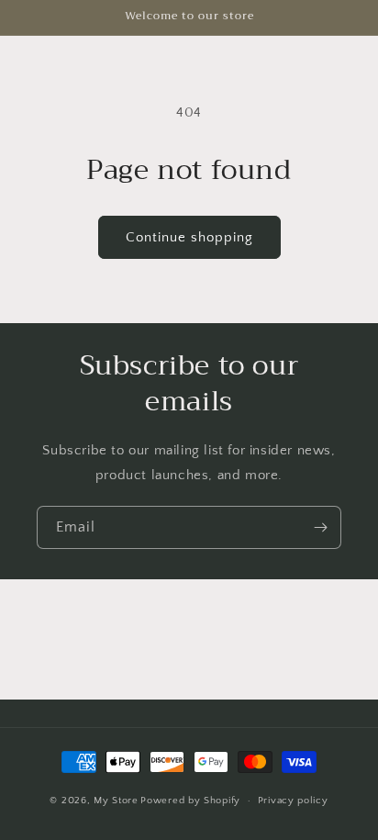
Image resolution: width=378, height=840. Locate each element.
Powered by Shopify (190, 800)
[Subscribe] (320, 527)
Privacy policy (293, 800)
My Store (116, 800)
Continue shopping (189, 237)
